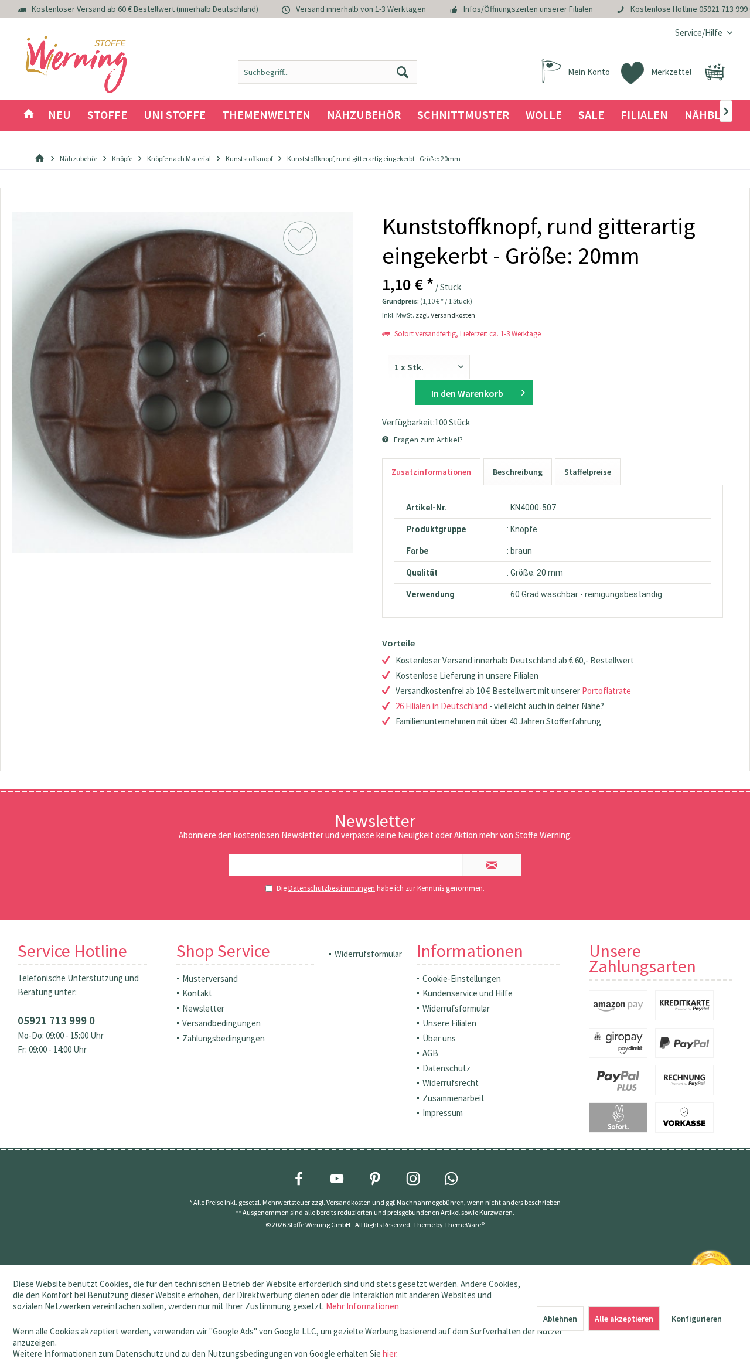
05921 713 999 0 (56, 1020)
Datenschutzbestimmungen (331, 888)
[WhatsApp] (451, 1178)
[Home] (29, 115)
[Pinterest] (375, 1178)
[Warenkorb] (714, 72)
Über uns (439, 1038)
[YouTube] (337, 1178)
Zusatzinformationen (431, 472)
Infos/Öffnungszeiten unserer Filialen (528, 9)
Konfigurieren (696, 1318)
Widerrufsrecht (450, 1082)
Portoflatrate (606, 690)
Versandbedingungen (221, 1023)
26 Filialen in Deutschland (442, 705)
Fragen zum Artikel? (427, 439)
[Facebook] (299, 1178)
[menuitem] (699, 32)
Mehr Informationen (362, 1306)
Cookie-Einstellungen (461, 978)
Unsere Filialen (449, 1023)
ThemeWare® (464, 1224)
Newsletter (203, 1008)
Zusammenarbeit (453, 1098)
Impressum (442, 1112)
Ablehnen (560, 1318)
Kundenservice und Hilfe (467, 993)
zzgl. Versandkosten (445, 315)
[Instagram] (413, 1178)
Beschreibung (518, 472)
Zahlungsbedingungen (223, 1038)
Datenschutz (446, 1068)
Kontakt (197, 993)
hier (389, 1353)
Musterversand (210, 978)
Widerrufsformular (368, 953)
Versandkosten (348, 1202)
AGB (430, 1052)
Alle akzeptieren (624, 1318)
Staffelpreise (587, 472)
